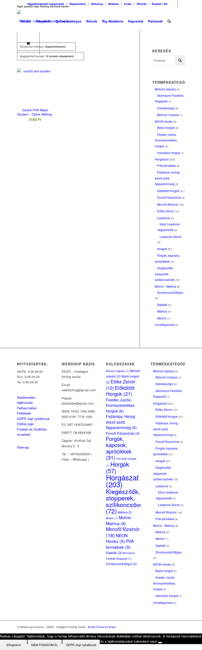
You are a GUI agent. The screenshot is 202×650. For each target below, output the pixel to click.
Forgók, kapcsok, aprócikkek (119, 448)
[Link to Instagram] (181, 3)
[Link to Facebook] (173, 3)
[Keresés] (169, 21)
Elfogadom (13, 645)
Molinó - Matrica (165, 286)
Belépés (113, 4)
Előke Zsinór (165, 211)
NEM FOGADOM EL (44, 645)
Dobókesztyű (166, 108)
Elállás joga (25, 423)
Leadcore (163, 218)
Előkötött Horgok (168, 191)
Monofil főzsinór (167, 204)
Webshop (97, 4)
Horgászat (161, 159)
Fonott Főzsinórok (169, 197)
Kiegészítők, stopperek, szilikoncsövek (164, 274)
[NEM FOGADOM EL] (160, 642)
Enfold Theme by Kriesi (102, 627)
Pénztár (142, 4)
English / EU (160, 4)
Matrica (162, 311)
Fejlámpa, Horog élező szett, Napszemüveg (167, 178)
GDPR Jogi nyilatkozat (33, 418)
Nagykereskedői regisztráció (46, 4)
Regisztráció (77, 4)
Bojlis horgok (166, 127)
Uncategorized (164, 324)
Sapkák (162, 304)
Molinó (161, 318)
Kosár (128, 4)
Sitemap (23, 447)
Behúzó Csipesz (168, 115)
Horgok (162, 249)
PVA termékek (166, 165)
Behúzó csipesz (165, 89)
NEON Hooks (164, 121)
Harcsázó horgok (168, 153)
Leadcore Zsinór (171, 237)
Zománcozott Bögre (170, 292)
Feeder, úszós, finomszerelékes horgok (166, 140)
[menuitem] (46, 3)
